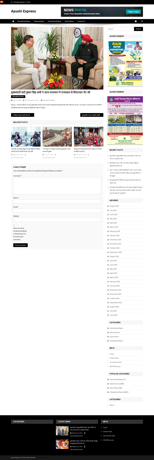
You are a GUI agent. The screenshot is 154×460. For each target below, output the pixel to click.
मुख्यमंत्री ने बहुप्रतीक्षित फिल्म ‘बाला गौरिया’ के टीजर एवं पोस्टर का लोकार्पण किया (125, 157)
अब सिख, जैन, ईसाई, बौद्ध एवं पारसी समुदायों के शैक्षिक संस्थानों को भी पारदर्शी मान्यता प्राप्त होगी (25, 150)
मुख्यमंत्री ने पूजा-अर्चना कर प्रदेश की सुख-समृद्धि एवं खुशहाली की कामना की (124, 164)
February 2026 (115, 231)
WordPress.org (115, 366)
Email (15, 207)
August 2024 (114, 307)
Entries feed (114, 358)
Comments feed (116, 362)
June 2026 (113, 214)
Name (16, 198)
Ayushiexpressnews (32, 100)
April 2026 (113, 223)
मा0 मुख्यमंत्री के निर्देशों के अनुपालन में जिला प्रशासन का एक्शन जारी (125, 181)
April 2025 (113, 273)
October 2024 (115, 298)
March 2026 (114, 227)
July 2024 (113, 311)
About (112, 405)
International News (54, 21)
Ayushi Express (23, 11)
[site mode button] (137, 21)
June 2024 (113, 315)
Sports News (69, 21)
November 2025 (115, 244)
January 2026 (115, 235)
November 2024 (115, 294)
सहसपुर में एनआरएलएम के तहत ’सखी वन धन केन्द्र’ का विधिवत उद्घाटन (88, 150)
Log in (112, 354)
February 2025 (115, 282)
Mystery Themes (41, 457)
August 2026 (114, 206)
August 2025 (114, 256)
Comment (17, 176)
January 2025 (115, 286)
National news (39, 21)
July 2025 (113, 261)
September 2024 (116, 303)
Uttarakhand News (24, 21)
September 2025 (116, 252)
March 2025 (114, 277)
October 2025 (115, 248)
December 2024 (115, 290)
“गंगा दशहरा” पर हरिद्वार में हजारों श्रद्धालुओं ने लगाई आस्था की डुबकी (56, 150)
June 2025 (113, 265)
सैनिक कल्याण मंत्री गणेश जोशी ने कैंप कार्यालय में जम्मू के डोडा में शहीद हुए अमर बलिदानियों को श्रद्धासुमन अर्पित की (24, 115)
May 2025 (113, 269)
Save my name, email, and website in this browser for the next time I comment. (20, 233)
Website (16, 216)
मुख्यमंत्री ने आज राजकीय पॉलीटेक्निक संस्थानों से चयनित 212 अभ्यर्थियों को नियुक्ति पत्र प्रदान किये (92, 115)
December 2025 (115, 240)
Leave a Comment (49, 100)
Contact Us (81, 21)
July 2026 (113, 210)
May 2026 (113, 219)
